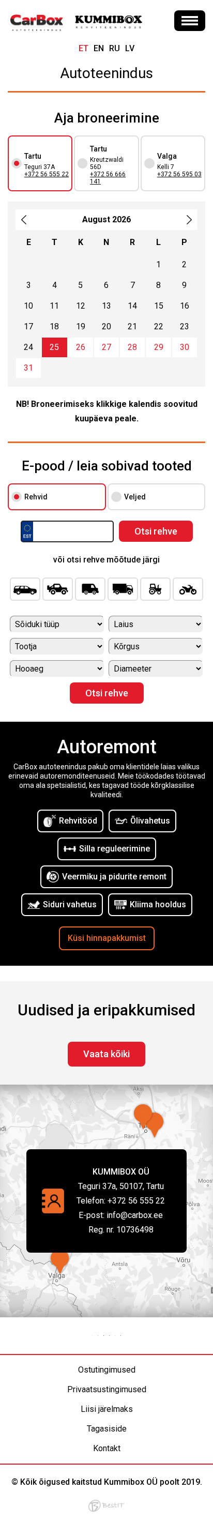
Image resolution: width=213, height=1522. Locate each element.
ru (114, 48)
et (83, 48)
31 (28, 368)
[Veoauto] (123, 589)
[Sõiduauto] (25, 589)
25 (54, 347)
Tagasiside (107, 1429)
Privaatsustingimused (106, 1389)
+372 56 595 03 (179, 174)
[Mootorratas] (188, 589)
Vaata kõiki (106, 1053)
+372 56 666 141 (108, 178)
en (99, 48)
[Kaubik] (90, 589)
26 (80, 347)
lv (129, 48)
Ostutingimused (106, 1370)
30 (184, 347)
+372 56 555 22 (46, 174)
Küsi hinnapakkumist (107, 938)
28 (132, 347)
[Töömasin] (155, 589)
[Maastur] (57, 589)
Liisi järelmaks (107, 1409)
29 (158, 347)
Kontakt (106, 1448)
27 (106, 347)
